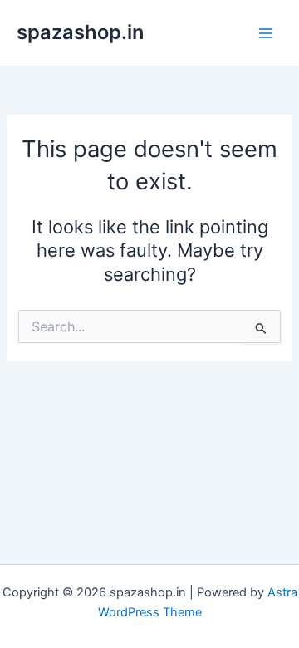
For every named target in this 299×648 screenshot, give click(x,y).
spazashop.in (80, 32)
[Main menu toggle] (265, 32)
